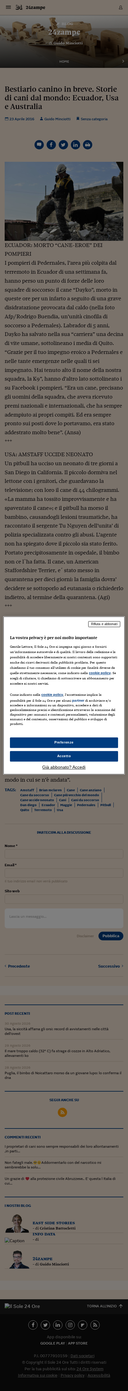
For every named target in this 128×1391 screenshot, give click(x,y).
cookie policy (100, 673)
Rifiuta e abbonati (104, 624)
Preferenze (64, 742)
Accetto (64, 756)
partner (78, 700)
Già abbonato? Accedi (63, 767)
